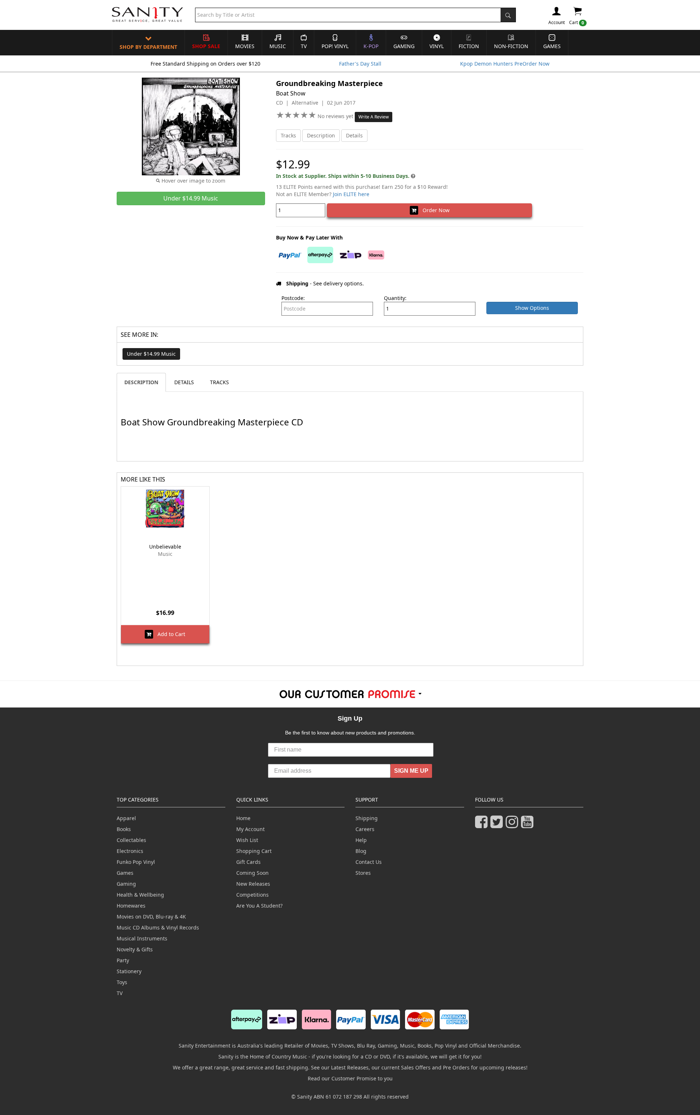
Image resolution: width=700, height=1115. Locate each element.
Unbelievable (165, 546)
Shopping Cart (254, 850)
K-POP (370, 46)
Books (124, 829)
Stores (363, 872)
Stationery (129, 971)
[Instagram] (513, 825)
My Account (250, 829)
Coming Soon (252, 872)
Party (123, 960)
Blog (360, 850)
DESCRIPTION (141, 382)
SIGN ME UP (411, 771)
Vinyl (436, 46)
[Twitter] (498, 825)
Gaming (404, 46)
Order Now (434, 210)
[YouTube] (528, 825)
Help (361, 840)
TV (304, 46)
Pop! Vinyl (335, 46)
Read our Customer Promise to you (350, 1078)
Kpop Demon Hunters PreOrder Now (504, 63)
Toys (122, 982)
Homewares (131, 905)
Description (321, 135)
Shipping (366, 818)
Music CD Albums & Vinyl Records (158, 927)
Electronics (130, 850)
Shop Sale (206, 46)
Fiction (469, 46)
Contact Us (368, 861)
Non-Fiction (511, 46)
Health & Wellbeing (140, 894)
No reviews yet (336, 116)
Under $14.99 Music (151, 353)
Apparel (126, 818)
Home (243, 818)
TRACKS (219, 382)
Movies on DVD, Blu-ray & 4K (151, 916)
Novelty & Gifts (135, 949)
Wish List (247, 840)
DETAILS (184, 382)
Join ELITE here (351, 194)
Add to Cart (169, 634)
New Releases (253, 883)
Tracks (288, 135)
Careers (364, 829)
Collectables (131, 840)
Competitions (252, 894)
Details (354, 135)
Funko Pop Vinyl (136, 861)
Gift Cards (248, 861)
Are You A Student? (259, 905)
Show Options (532, 307)
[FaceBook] (482, 825)
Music (277, 46)
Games (552, 46)
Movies (244, 46)
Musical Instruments (142, 938)
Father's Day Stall (360, 63)
